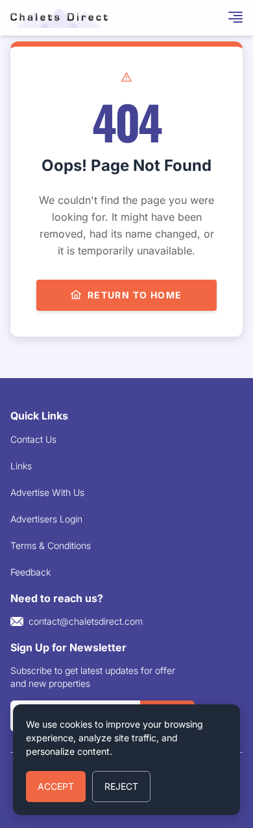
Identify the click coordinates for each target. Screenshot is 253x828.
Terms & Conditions (50, 545)
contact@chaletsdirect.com (86, 621)
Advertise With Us (47, 492)
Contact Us (33, 439)
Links (21, 465)
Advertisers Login (46, 518)
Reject (121, 786)
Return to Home (135, 294)
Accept (56, 786)
